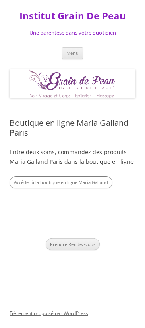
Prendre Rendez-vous (72, 244)
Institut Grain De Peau (72, 16)
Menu (72, 53)
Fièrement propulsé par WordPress (49, 313)
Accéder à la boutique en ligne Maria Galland (61, 182)
